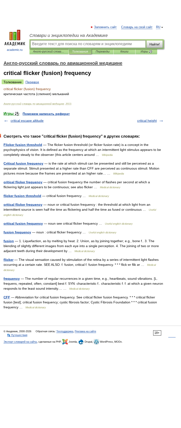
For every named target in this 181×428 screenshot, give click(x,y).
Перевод (32, 82)
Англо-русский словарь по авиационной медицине (49, 51)
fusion (9, 241)
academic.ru (15, 50)
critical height (147, 120)
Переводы (103, 51)
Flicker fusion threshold (23, 145)
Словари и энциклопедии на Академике (68, 35)
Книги (124, 51)
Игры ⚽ (146, 51)
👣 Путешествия (17, 335)
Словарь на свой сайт (136, 27)
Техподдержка (64, 331)
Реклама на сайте (85, 331)
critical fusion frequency (23, 223)
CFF (7, 297)
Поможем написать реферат (46, 114)
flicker (8, 260)
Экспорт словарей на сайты (20, 341)
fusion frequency (17, 232)
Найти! (154, 44)
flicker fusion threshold (22, 196)
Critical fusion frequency (23, 163)
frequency (12, 278)
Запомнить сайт (106, 27)
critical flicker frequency (23, 182)
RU (158, 27)
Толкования (80, 51)
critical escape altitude (27, 120)
